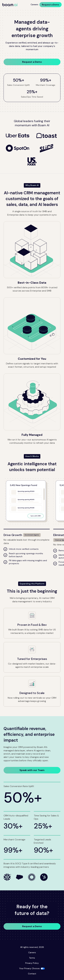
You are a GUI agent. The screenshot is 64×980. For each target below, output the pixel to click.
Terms (32, 957)
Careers (34, 4)
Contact (32, 973)
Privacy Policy (32, 963)
